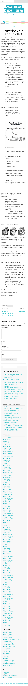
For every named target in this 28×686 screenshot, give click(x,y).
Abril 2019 (7, 587)
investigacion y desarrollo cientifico (13, 639)
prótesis (6, 658)
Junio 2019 (7, 584)
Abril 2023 (7, 506)
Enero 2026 (7, 449)
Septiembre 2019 (8, 581)
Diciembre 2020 (8, 555)
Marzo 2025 (7, 467)
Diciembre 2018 (8, 594)
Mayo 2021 (7, 546)
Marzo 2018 (7, 606)
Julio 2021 (7, 543)
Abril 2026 (7, 444)
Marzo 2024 (7, 487)
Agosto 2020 (7, 562)
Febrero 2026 (7, 448)
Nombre (3, 341)
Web (2, 354)
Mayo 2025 (7, 463)
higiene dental (8, 637)
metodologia (7, 641)
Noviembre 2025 (8, 453)
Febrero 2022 (7, 531)
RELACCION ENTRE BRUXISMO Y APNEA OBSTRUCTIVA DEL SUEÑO (13, 384)
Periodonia (7, 655)
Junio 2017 (7, 622)
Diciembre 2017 (8, 612)
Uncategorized (8, 665)
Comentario (4, 327)
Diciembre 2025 (8, 451)
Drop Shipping (25, 683)
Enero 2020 (7, 574)
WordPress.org (8, 677)
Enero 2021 (7, 553)
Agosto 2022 (7, 520)
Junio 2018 (7, 601)
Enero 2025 (7, 470)
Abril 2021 (7, 548)
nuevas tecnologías (9, 643)
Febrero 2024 (7, 489)
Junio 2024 (7, 482)
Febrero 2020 (7, 572)
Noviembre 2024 (8, 474)
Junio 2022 (7, 524)
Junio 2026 (7, 441)
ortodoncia (10, 305)
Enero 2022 (7, 532)
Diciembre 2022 (8, 513)
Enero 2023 (7, 512)
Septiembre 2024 (8, 477)
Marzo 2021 (7, 549)
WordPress (19, 683)
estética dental (8, 632)
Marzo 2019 (7, 589)
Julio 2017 (7, 620)
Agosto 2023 (7, 499)
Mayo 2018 (7, 603)
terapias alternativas (9, 662)
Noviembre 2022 (8, 515)
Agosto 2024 (7, 479)
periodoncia (7, 653)
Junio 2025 (7, 462)
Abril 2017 (7, 625)
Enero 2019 (7, 593)
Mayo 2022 (7, 525)
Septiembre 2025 (8, 456)
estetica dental (8, 634)
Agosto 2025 (7, 458)
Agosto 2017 (7, 618)
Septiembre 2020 (8, 560)
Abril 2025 (7, 465)
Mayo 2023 (7, 505)
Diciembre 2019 (8, 575)
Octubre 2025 (7, 455)
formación (6, 636)
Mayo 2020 (7, 567)
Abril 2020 (7, 568)
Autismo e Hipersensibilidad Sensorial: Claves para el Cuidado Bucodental (13, 408)
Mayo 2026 (7, 443)
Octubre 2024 (7, 475)
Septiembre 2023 (8, 498)
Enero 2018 (7, 610)
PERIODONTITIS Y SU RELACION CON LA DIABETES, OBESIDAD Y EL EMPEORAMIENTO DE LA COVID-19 (7, 314)
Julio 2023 (7, 501)
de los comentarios (10, 675)
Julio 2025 (7, 460)
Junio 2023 (7, 503)
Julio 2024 (7, 481)
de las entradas (9, 674)
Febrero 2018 (7, 608)
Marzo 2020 (7, 570)
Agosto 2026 (7, 437)
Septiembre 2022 (8, 518)
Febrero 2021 (7, 551)
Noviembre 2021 (8, 536)
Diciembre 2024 (8, 472)
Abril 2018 (7, 605)
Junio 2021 (7, 544)
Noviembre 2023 (8, 494)
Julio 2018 (7, 600)
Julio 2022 (7, 522)
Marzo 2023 (7, 508)
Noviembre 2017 (8, 613)
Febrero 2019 (7, 591)
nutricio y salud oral (9, 644)
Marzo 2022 (7, 529)
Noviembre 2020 (8, 556)
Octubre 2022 (7, 517)
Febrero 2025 (7, 468)
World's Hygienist (13, 9)
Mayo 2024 (7, 484)
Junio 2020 (7, 565)
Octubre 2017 (7, 615)
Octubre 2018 (7, 596)
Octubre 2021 (7, 537)
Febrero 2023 (7, 510)
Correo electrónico (5, 348)
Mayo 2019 (7, 586)
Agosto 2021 (7, 541)
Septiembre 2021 (8, 539)
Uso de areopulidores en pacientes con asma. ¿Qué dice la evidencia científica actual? (13, 376)
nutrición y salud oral (9, 646)
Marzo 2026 (7, 446)
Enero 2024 (7, 491)
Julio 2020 (7, 563)
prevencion (7, 656)
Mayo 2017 (7, 624)
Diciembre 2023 (8, 493)
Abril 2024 (7, 486)
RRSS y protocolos (9, 660)
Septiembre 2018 (8, 598)
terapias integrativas (9, 663)
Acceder (6, 672)
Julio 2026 (7, 439)
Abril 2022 (7, 527)
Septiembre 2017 (8, 617)
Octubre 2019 (7, 579)
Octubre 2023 (7, 496)
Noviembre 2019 (8, 577)
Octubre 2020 (7, 558)
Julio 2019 (7, 582)
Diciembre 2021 (8, 534)
